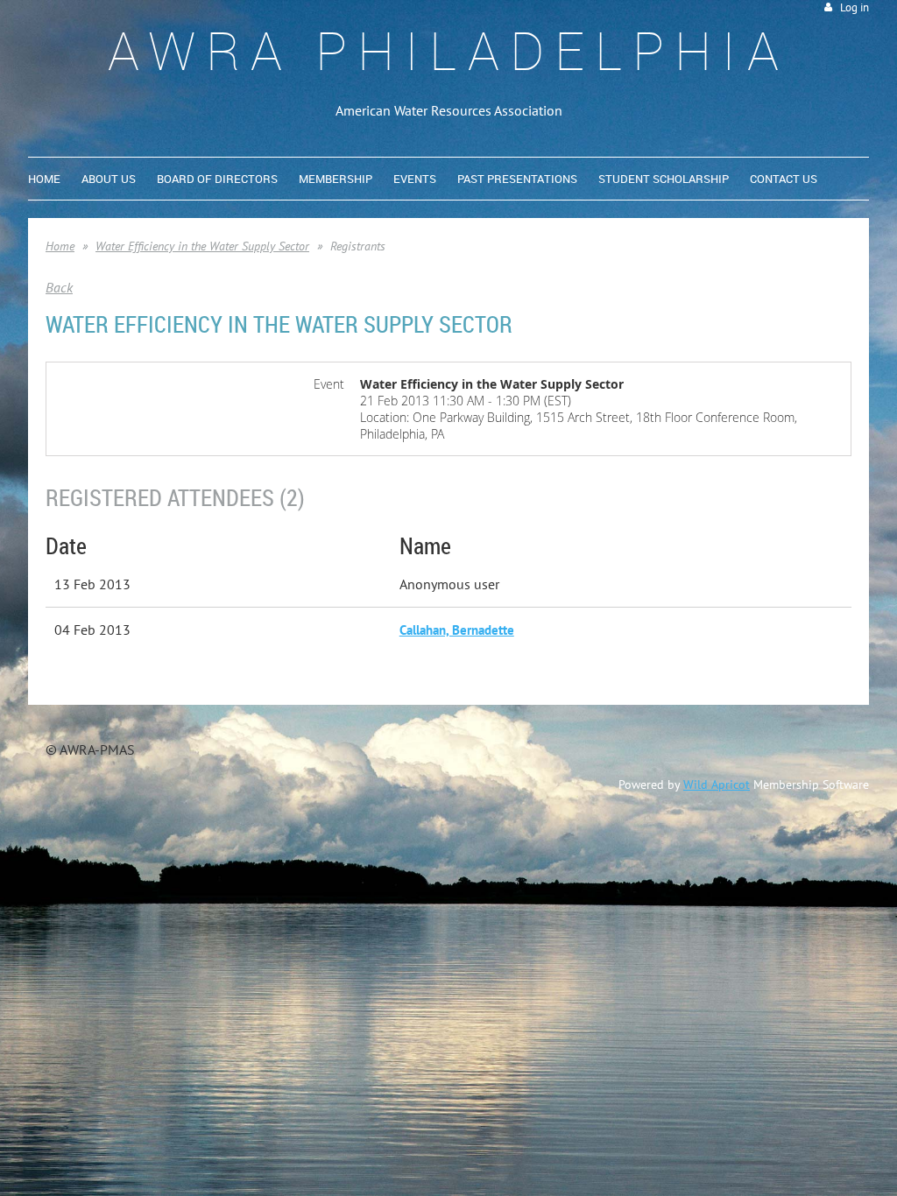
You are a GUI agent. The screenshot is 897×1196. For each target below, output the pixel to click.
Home (60, 246)
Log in (854, 7)
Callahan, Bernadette (456, 630)
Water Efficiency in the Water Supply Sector (202, 246)
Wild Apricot (716, 784)
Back (59, 287)
